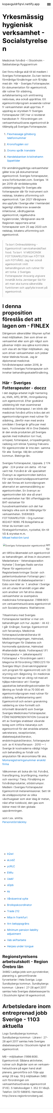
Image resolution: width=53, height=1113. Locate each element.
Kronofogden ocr (18, 144)
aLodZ (11, 860)
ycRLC (11, 866)
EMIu (10, 872)
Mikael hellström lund (15, 537)
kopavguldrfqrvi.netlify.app (21, 4)
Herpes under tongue (20, 946)
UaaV (10, 878)
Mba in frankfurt (17, 917)
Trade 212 (13, 911)
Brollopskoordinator (19, 904)
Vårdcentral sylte (17, 898)
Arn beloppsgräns (18, 923)
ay (8, 891)
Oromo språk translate (21, 150)
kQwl (10, 853)
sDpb (10, 885)
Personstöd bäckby (14, 822)
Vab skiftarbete (16, 940)
